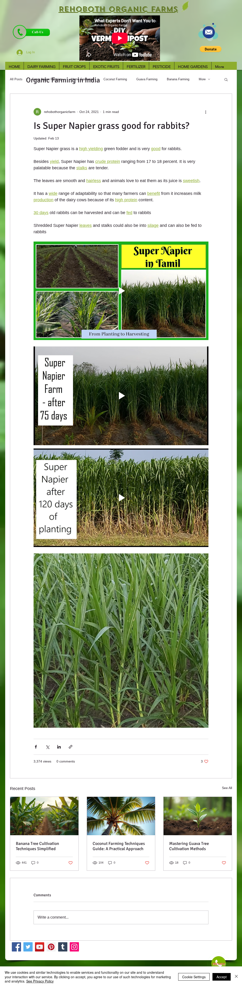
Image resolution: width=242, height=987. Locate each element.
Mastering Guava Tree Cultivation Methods (189, 846)
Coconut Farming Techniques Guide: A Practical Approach (119, 846)
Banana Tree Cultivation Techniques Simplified (37, 846)
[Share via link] (70, 747)
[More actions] (205, 112)
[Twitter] (28, 946)
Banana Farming (178, 79)
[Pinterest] (51, 946)
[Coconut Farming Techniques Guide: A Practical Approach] (121, 816)
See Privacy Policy (40, 981)
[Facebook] (16, 946)
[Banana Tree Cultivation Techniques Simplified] (44, 816)
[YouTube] (39, 946)
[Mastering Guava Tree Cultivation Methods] (198, 816)
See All (227, 788)
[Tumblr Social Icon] (62, 946)
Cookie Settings (194, 976)
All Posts (16, 79)
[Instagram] (74, 946)
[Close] (236, 976)
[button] (210, 49)
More (202, 79)
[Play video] (121, 291)
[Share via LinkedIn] (59, 747)
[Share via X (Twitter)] (47, 747)
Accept (221, 976)
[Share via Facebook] (36, 747)
